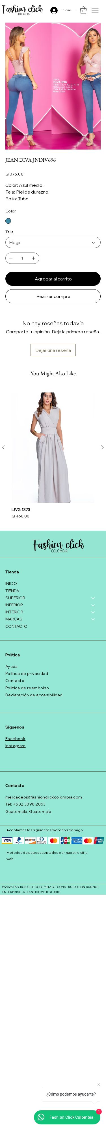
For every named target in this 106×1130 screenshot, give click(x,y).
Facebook (15, 738)
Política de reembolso (27, 687)
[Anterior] (3, 447)
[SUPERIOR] (93, 598)
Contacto (14, 680)
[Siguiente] (102, 447)
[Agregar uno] (33, 258)
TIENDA (12, 590)
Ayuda (11, 666)
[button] (83, 10)
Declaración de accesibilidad (34, 694)
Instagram (15, 745)
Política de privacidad (26, 673)
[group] (53, 456)
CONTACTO (16, 626)
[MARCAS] (93, 619)
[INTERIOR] (93, 612)
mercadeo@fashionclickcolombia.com (43, 797)
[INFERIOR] (93, 605)
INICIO (11, 583)
